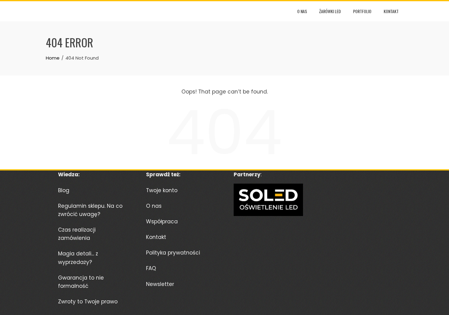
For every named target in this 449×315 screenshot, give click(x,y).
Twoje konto (161, 190)
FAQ (151, 268)
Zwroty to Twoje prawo (88, 301)
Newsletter (160, 284)
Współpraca (162, 221)
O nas (302, 11)
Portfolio (362, 11)
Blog (63, 190)
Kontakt (391, 11)
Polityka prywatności (173, 252)
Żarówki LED (330, 11)
